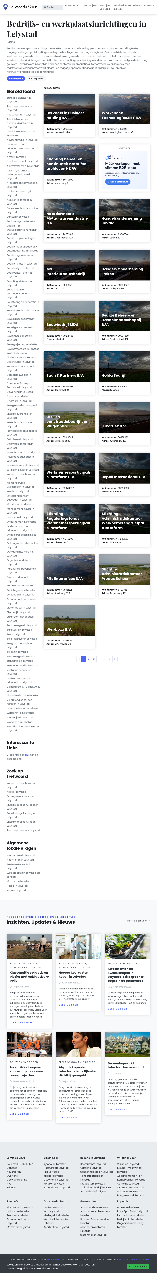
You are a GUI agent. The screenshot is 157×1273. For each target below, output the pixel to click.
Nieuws (137, 5)
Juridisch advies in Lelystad (23, 470)
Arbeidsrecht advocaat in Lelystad (22, 185)
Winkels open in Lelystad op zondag (23, 875)
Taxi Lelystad (51, 1172)
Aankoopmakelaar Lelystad (23, 830)
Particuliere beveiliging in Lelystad (21, 570)
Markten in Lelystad (18, 881)
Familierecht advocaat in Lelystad (22, 433)
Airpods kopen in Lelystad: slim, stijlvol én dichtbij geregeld (78, 1071)
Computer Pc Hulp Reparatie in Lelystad (19, 385)
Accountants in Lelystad (21, 114)
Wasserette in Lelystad (20, 713)
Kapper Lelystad (53, 1176)
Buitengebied (36, 78)
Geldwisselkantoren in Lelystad (20, 446)
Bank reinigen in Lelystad (21, 221)
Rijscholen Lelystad (55, 1164)
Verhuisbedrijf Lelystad (93, 1191)
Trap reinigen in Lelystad (21, 656)
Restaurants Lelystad (93, 1164)
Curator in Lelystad (18, 396)
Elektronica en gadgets (77, 1062)
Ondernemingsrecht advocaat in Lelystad (19, 528)
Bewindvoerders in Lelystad (23, 349)
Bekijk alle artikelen (137, 920)
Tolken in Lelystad (17, 652)
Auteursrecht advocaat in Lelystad (22, 210)
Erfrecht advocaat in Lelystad (19, 424)
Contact (149, 5)
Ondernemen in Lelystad (21, 522)
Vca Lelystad (51, 1211)
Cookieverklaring (17, 1179)
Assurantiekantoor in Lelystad (19, 202)
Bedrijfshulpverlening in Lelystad (20, 240)
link (27, 755)
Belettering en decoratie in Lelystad (23, 304)
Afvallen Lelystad (54, 1183)
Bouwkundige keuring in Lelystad (21, 815)
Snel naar (70, 5)
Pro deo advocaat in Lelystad (19, 579)
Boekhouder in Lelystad (20, 362)
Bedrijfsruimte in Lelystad (22, 263)
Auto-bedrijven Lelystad (94, 1207)
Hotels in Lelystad (17, 886)
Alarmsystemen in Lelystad (23, 166)
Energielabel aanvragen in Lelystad (22, 407)
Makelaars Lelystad (18, 1227)
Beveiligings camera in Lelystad (20, 329)
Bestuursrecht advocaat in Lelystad (23, 312)
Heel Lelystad (16, 78)
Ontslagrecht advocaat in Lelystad (22, 545)
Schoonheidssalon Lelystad (96, 1172)
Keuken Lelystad (53, 1207)
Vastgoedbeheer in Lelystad (18, 672)
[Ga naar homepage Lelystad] (20, 7)
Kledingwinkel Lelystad (57, 1215)
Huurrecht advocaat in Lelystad (20, 459)
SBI (85, 5)
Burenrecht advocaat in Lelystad (21, 368)
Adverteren (14, 1172)
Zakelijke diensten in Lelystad (19, 100)
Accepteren (138, 1266)
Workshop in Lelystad (19, 722)
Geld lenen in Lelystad (20, 439)
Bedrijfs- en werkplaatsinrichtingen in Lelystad (22, 229)
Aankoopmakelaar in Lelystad (19, 108)
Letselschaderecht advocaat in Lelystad (19, 498)
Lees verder (19, 1022)
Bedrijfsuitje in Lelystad (20, 268)
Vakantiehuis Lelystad (130, 1191)
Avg (9, 1183)
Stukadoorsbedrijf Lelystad (96, 1187)
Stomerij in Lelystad (18, 612)
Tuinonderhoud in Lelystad (22, 665)
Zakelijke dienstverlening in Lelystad (23, 728)
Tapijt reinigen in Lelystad (22, 625)
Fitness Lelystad (16, 890)
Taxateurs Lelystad (18, 1215)
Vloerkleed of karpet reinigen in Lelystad (19, 702)
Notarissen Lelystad (18, 1211)
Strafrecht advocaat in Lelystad (20, 618)
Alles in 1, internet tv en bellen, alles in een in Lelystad (20, 174)
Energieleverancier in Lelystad (19, 416)
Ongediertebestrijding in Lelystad (21, 537)
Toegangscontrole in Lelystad (19, 645)
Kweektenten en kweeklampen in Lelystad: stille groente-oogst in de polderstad (127, 975)
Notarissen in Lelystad (20, 517)
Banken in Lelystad (18, 217)
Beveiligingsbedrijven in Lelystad (20, 321)
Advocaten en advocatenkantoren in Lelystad (20, 148)
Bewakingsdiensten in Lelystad (20, 338)
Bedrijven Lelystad (105, 7)
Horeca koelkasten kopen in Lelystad (73, 974)
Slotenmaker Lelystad (93, 1235)
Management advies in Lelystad (20, 511)
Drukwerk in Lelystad (19, 401)
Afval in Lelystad (16, 157)
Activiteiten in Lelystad (20, 860)
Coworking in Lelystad (20, 392)
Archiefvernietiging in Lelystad (19, 193)
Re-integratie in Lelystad (21, 590)
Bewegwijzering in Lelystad (22, 344)
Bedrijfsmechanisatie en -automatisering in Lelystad (22, 248)
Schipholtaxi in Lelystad (20, 594)
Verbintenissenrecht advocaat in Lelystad (19, 680)
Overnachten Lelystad (130, 1187)
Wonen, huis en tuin (123, 963)
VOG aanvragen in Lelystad (23, 708)
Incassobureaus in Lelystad (23, 465)
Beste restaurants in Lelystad (19, 866)
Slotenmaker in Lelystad (21, 607)
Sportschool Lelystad (56, 1227)
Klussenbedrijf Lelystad (20, 1207)
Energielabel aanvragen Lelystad (21, 824)
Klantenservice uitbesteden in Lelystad (20, 485)
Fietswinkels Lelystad (56, 1168)
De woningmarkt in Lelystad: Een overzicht (126, 1065)
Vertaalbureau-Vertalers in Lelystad (23, 689)
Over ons (12, 1176)
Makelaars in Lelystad (20, 504)
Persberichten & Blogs (122, 7)
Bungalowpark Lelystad (131, 1195)
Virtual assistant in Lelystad (23, 695)
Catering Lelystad (90, 1168)
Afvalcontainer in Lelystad (22, 161)
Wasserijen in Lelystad (20, 717)
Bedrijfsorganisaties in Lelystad (20, 257)
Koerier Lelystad (16, 792)
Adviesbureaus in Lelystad (22, 140)
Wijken (93, 5)
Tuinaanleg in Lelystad (20, 661)
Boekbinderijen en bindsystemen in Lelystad (22, 355)
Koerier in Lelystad (18, 491)
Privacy (11, 1187)
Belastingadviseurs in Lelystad (19, 283)
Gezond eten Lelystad (57, 1187)
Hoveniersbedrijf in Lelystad (23, 452)
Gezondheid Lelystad (56, 1179)
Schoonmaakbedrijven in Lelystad (21, 601)
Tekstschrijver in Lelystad (22, 639)
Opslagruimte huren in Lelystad (20, 553)
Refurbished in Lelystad (20, 585)
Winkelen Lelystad (128, 1164)
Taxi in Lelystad (16, 634)
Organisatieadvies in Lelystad (19, 562)
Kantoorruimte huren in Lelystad (21, 476)
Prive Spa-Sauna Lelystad (132, 1211)
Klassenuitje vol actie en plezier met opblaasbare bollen (29, 976)
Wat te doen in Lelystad (21, 855)
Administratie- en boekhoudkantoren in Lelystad (20, 123)
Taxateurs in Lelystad (19, 630)
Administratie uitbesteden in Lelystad (22, 133)
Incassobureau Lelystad (131, 1215)
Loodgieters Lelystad (92, 1183)
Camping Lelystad (128, 1183)
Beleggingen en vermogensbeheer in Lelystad (19, 293)
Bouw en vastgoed (24, 1062)
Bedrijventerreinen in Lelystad (19, 274)
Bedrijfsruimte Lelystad (130, 1219)
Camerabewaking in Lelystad (19, 377)
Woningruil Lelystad (128, 1207)
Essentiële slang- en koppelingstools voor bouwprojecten (26, 1071)
